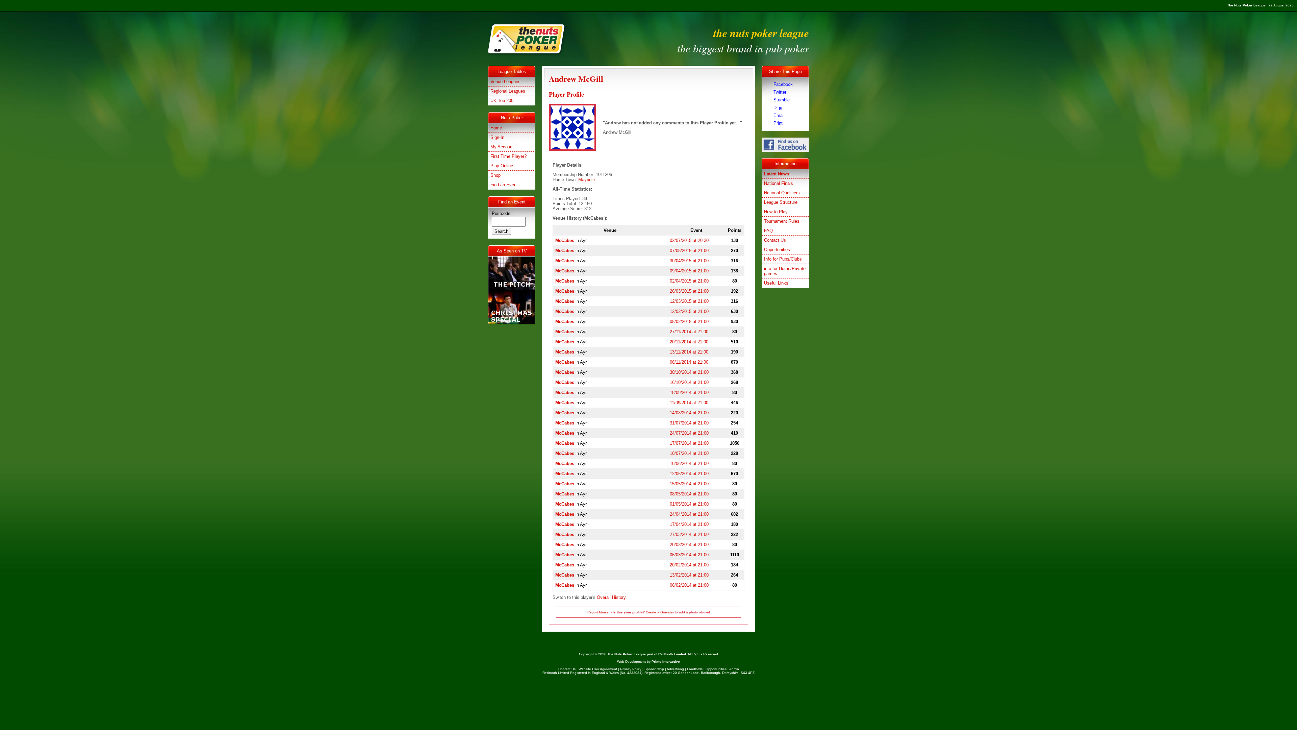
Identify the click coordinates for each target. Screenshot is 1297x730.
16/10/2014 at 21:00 (689, 382)
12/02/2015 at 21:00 (689, 311)
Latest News (776, 173)
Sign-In (497, 137)
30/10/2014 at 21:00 (689, 372)
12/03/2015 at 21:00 (689, 301)
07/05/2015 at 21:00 (689, 250)
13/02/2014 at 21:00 (689, 575)
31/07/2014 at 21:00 (689, 422)
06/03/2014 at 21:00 (689, 554)
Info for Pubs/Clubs (783, 259)
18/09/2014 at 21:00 (689, 392)
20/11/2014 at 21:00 (689, 341)
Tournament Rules (781, 221)
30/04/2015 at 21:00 (689, 260)
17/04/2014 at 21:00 (689, 524)
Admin (734, 669)
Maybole (586, 179)
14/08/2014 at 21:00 (689, 412)
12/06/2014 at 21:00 (689, 473)
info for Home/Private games (785, 271)
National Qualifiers (782, 192)
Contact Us (775, 240)
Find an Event (504, 184)
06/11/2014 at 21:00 (689, 362)
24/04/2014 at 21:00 (689, 514)
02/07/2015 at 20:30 (689, 240)
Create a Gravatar (660, 612)
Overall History (611, 597)
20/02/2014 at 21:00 (689, 564)
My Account (502, 146)
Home (496, 127)
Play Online (501, 165)
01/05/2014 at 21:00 (689, 504)
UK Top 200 (501, 100)
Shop (495, 175)
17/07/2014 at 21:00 (689, 443)
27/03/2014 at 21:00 (689, 534)
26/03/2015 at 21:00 (689, 291)
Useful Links (776, 283)
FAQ (768, 230)
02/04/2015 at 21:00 (689, 281)
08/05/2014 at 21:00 (689, 493)
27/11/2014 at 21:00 (689, 331)
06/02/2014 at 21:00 (689, 585)
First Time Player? (508, 156)
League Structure (780, 202)
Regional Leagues (507, 91)
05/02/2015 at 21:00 (689, 321)
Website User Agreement (598, 669)
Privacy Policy (630, 669)
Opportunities (777, 249)
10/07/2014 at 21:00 (689, 453)
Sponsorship (654, 669)
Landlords (695, 669)
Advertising (675, 669)
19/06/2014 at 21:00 (689, 463)
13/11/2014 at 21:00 (689, 352)
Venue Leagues (505, 81)
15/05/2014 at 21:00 (689, 483)
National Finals (778, 183)
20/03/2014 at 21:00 (689, 544)
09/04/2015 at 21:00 (689, 270)
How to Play (776, 211)
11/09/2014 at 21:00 (689, 402)
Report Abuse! (598, 612)
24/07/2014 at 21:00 (689, 433)
